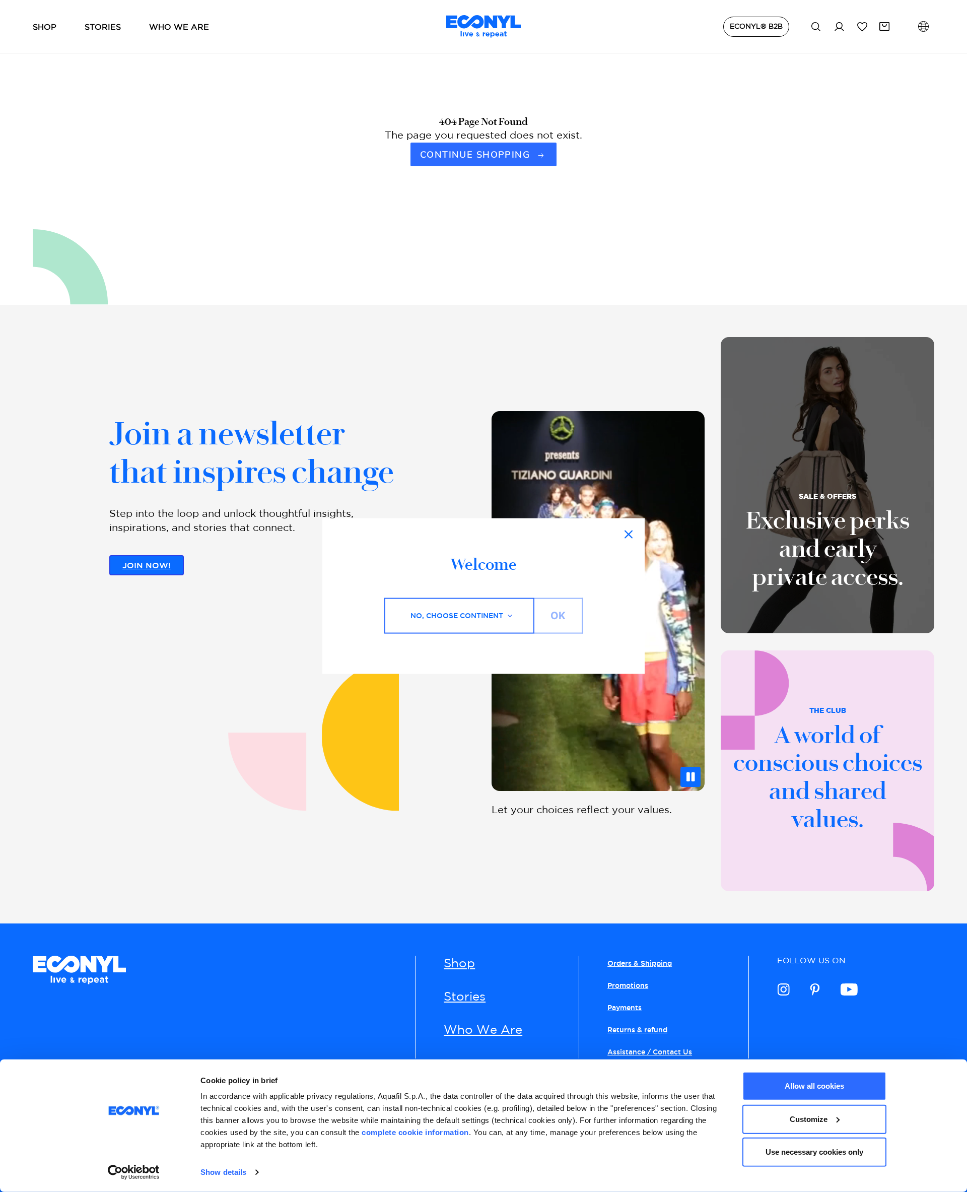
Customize (808, 1118)
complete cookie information (415, 1132)
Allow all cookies (814, 1086)
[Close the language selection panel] (629, 534)
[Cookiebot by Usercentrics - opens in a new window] (134, 1172)
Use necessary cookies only (814, 1152)
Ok (558, 616)
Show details (223, 1172)
